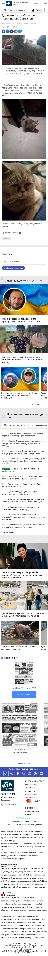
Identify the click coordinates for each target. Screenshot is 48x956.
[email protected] (24, 949)
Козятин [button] (16, 4)
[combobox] (31, 280)
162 (15, 27)
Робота (39, 10)
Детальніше (6, 800)
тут (14, 840)
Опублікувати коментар (13, 268)
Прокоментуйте (11, 232)
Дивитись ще (39, 404)
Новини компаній (32, 811)
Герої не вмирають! (16, 10)
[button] (3, 3)
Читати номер (24, 695)
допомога (6, 238)
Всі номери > (24, 763)
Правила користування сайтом (24, 821)
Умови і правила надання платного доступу (24, 824)
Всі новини (36, 3)
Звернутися (30, 787)
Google (5, 226)
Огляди (28, 814)
